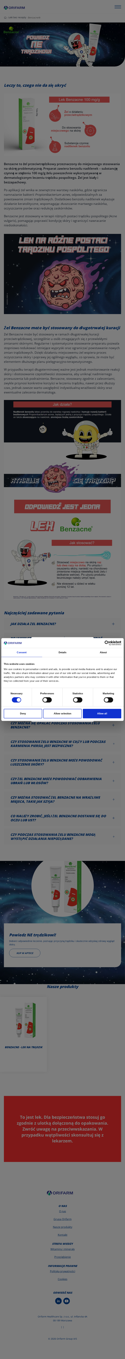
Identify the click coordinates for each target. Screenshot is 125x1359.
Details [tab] (63, 652)
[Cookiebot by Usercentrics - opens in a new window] (107, 643)
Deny (23, 713)
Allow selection (62, 713)
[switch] (47, 699)
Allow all (102, 713)
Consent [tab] (22, 652)
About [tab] (103, 652)
